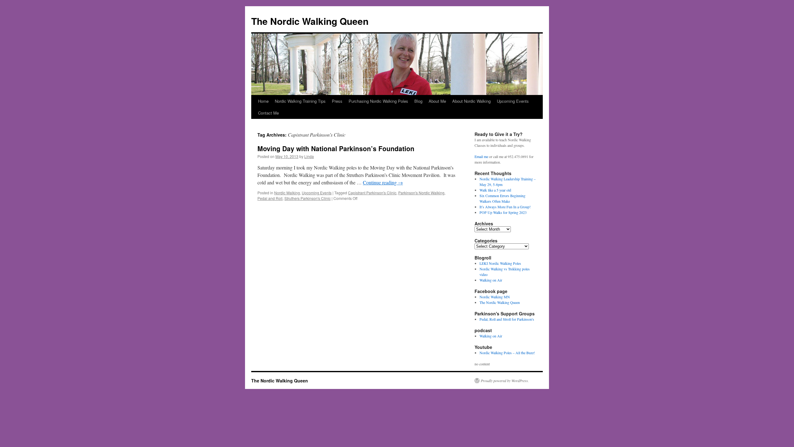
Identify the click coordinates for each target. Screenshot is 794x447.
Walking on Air (491, 280)
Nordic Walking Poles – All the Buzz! (507, 352)
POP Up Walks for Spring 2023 (503, 212)
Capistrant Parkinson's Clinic (372, 192)
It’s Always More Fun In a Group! (505, 206)
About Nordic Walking (471, 101)
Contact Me (268, 113)
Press (337, 101)
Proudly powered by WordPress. (505, 380)
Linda (309, 156)
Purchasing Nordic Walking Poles (378, 101)
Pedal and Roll (270, 198)
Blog (418, 101)
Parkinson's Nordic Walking (421, 192)
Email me (481, 156)
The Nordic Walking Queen (309, 21)
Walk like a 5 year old (495, 189)
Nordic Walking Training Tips (300, 101)
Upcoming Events (513, 101)
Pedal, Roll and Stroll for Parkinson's (507, 319)
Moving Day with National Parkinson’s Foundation (335, 148)
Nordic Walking (287, 192)
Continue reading (383, 182)
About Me (437, 101)
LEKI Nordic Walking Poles (500, 263)
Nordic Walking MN (495, 296)
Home (263, 101)
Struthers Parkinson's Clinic (307, 198)
